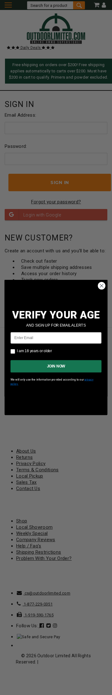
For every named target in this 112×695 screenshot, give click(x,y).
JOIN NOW (56, 366)
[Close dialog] (102, 286)
